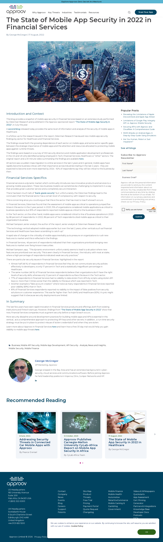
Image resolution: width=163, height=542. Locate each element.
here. (81, 159)
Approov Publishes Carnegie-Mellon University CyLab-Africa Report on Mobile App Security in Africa (81, 445)
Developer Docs (141, 512)
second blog (14, 129)
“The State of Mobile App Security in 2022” (81, 310)
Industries (67, 12)
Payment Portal (90, 506)
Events (61, 500)
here (54, 327)
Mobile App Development (52, 345)
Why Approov (39, 12)
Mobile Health (115, 494)
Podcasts (137, 515)
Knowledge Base (141, 509)
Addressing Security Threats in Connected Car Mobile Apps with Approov (34, 444)
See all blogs (128, 148)
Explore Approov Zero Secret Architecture (81, 1)
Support (62, 509)
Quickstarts (139, 494)
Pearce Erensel (29, 452)
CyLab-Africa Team (76, 455)
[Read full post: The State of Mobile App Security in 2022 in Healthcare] (126, 423)
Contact (62, 491)
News (60, 497)
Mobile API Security (30, 345)
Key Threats (54, 12)
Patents (62, 512)
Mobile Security (16, 348)
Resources (94, 12)
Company (62, 494)
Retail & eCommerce (118, 500)
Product (87, 494)
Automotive (114, 497)
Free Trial (87, 500)
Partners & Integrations (144, 506)
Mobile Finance (32, 348)
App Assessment (141, 497)
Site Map (87, 491)
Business (16, 345)
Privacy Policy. (139, 202)
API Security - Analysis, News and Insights (86, 345)
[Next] (154, 434)
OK (146, 532)
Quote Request (90, 509)
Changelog (88, 512)
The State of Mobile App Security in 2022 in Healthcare (125, 442)
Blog (60, 503)
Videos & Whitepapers (144, 491)
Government (114, 509)
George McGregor (46, 360)
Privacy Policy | (41, 537)
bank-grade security (45, 193)
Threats (87, 497)
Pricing (86, 503)
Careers (61, 506)
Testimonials (80, 12)
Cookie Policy (77, 526)
